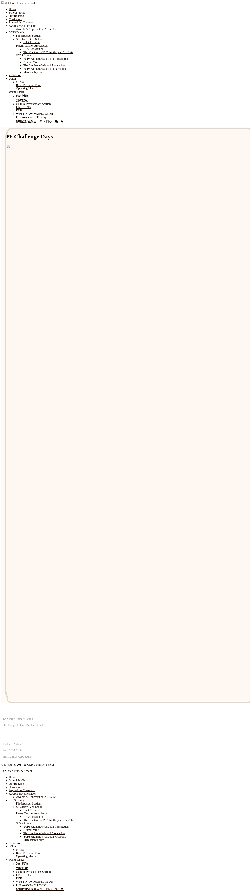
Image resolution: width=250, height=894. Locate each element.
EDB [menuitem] (19, 878)
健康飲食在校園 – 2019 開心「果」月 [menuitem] (40, 889)
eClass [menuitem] (12, 846)
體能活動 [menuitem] (22, 863)
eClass (20, 81)
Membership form (33, 72)
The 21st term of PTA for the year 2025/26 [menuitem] (48, 820)
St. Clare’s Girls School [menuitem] (29, 806)
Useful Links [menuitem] (16, 859)
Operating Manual (26, 88)
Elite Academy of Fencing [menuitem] (31, 884)
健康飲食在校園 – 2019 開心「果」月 (40, 121)
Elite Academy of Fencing (31, 117)
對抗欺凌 (22, 100)
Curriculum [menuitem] (15, 787)
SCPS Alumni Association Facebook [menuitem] (44, 836)
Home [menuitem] (12, 777)
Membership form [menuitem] (33, 839)
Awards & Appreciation (22, 25)
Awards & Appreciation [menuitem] (22, 793)
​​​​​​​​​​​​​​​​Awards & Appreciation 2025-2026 (36, 29)
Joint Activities (31, 42)
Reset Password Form (28, 85)
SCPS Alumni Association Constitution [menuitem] (46, 826)
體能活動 (22, 96)
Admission (15, 75)
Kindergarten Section (28, 35)
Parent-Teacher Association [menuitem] (32, 813)
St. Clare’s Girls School (29, 39)
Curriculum (15, 19)
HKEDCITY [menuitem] (23, 875)
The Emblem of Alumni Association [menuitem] (44, 833)
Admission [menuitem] (15, 843)
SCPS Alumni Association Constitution (46, 58)
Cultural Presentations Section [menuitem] (33, 871)
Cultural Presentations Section (33, 103)
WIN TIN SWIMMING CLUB (34, 113)
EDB (19, 110)
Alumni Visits (31, 62)
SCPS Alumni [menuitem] (24, 823)
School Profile (17, 12)
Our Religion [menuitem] (16, 783)
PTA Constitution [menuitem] (33, 816)
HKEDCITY (23, 107)
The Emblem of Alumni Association (44, 65)
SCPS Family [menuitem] (17, 800)
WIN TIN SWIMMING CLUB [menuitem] (34, 881)
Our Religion (16, 15)
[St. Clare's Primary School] (18, 3)
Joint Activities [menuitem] (31, 810)
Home (12, 9)
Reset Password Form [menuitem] (28, 853)
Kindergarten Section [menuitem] (28, 803)
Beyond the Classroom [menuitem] (22, 790)
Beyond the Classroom (22, 22)
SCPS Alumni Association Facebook (44, 68)
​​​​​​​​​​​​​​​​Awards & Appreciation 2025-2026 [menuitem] (36, 796)
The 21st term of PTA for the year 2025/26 (48, 52)
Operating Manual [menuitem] (26, 856)
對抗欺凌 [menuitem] (22, 868)
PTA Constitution (33, 48)
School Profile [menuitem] (17, 780)
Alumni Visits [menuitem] (31, 829)
